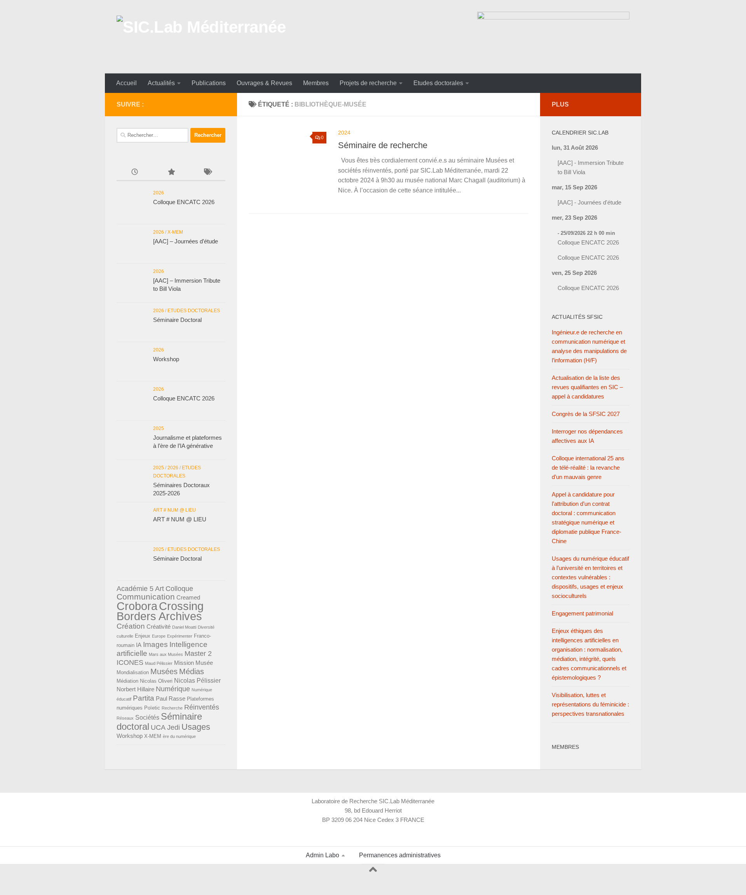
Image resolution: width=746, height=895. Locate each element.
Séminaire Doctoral (177, 319)
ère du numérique (179, 736)
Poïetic (152, 708)
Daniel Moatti (184, 627)
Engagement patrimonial (582, 613)
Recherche (172, 708)
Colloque (179, 589)
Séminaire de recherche (382, 145)
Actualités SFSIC (577, 317)
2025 (158, 428)
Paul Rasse (170, 699)
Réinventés (201, 707)
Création (131, 626)
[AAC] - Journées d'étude (589, 202)
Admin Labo (322, 855)
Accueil (126, 83)
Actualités (161, 83)
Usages (195, 727)
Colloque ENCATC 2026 (183, 202)
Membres (316, 83)
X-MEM (175, 232)
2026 (158, 193)
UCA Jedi (165, 727)
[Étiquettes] (207, 172)
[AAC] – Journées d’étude (185, 241)
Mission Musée (193, 663)
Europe (159, 636)
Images (155, 644)
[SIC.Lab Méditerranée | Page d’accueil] (201, 37)
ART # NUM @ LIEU (174, 510)
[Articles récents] (135, 172)
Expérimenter (179, 636)
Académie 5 (135, 589)
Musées (164, 671)
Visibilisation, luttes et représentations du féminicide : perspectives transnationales (590, 704)
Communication (146, 596)
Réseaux (125, 718)
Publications (209, 83)
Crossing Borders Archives (160, 611)
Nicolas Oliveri (156, 681)
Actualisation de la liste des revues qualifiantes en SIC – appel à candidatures (587, 387)
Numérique (173, 689)
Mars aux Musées (166, 654)
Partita (143, 698)
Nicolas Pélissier (197, 680)
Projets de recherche (368, 83)
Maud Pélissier (159, 663)
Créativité (158, 627)
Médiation (127, 681)
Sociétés (147, 717)
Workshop (166, 359)
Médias (191, 671)
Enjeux (142, 636)
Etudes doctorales (438, 83)
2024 (344, 132)
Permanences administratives (400, 855)
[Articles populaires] (171, 172)
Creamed (188, 597)
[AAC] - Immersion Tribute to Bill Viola (591, 167)
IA (138, 645)
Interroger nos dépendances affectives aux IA (587, 436)
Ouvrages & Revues (264, 83)
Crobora (137, 606)
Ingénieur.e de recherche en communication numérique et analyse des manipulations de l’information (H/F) (589, 346)
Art (159, 589)
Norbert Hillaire (135, 689)
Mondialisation (133, 672)
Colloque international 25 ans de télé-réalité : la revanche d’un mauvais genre (588, 467)
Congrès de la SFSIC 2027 (586, 414)
